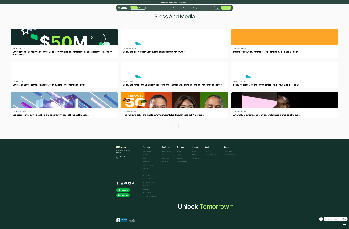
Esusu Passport (147, 192)
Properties (208, 151)
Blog (178, 155)
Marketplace (146, 161)
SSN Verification (147, 186)
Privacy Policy (228, 151)
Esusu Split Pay (147, 175)
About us (179, 151)
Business (134, 8)
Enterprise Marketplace (149, 196)
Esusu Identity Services (211, 155)
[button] (177, 7)
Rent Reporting (147, 151)
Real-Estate (165, 161)
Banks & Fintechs (166, 151)
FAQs (193, 155)
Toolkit (144, 158)
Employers (165, 155)
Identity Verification (148, 182)
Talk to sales (226, 8)
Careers (179, 158)
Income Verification (148, 179)
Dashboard (146, 189)
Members (141, 8)
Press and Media (182, 161)
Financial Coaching (148, 165)
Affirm (144, 172)
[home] (122, 8)
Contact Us (195, 158)
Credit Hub (146, 155)
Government (165, 158)
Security (194, 151)
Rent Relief (146, 168)
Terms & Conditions (230, 155)
